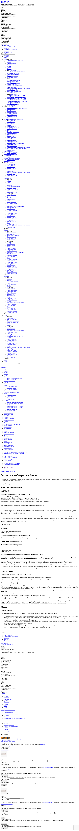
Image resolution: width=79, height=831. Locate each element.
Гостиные (6, 51)
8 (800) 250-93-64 (5, 645)
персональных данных (6, 769)
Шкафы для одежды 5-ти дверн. (18, 101)
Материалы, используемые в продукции (14, 640)
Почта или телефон (6, 822)
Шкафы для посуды (15, 102)
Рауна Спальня (11, 122)
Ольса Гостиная (11, 131)
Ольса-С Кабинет (11, 108)
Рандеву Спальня (11, 138)
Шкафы (9, 286)
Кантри (9, 116)
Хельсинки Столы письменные (15, 119)
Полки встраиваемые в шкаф (17, 71)
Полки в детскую (11, 237)
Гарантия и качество (9, 156)
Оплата (6, 639)
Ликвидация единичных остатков (16, 145)
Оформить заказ (16, 745)
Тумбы (8, 283)
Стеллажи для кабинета (13, 321)
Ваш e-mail (3, 765)
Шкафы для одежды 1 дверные (18, 95)
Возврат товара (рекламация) (11, 159)
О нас (2, 721)
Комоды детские (11, 234)
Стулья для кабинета (12, 322)
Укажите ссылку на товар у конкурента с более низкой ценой (17, 760)
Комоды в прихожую (12, 281)
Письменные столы (12, 319)
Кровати (9, 69)
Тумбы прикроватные (15, 91)
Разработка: (8, 741)
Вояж (8, 126)
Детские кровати (11, 232)
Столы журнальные (15, 80)
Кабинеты (6, 56)
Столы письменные (15, 83)
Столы (5, 385)
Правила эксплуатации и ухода (12, 158)
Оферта (6, 161)
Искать (2, 648)
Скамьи (9, 76)
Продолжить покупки (6, 745)
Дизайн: (6, 740)
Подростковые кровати (13, 235)
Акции (5, 59)
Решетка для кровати (12, 74)
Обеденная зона (8, 52)
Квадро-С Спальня (12, 113)
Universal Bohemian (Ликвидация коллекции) (18, 147)
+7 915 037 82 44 (5, 45)
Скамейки (9, 185)
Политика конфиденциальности (18, 738)
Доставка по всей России (7, 47)
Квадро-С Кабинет (12, 112)
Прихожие (6, 55)
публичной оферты (48, 767)
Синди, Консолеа (11, 144)
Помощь (3, 710)
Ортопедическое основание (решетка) (17, 148)
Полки (5, 376)
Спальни (6, 49)
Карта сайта (7, 731)
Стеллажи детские (11, 238)
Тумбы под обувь (14, 88)
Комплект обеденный (12, 183)
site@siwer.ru (13, 645)
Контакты (6, 163)
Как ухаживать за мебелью (11, 636)
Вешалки (9, 64)
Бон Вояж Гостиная (12, 129)
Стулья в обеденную (12, 189)
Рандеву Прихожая (12, 141)
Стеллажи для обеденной (13, 186)
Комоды (9, 67)
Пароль (2, 816)
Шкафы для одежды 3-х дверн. (18, 98)
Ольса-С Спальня (11, 109)
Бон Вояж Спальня (12, 127)
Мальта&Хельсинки (12, 117)
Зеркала (9, 66)
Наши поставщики (9, 154)
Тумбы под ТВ (14, 90)
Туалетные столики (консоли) (14, 85)
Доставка (6, 638)
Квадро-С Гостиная (12, 115)
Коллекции (3, 367)
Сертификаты (7, 155)
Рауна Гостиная (11, 120)
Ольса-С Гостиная (11, 110)
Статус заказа (17, 47)
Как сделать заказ (8, 151)
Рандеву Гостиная (11, 137)
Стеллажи (9, 77)
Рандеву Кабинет (11, 140)
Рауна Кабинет (11, 123)
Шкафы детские (11, 239)
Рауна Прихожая (11, 124)
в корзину (42, 744)
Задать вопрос (4, 643)
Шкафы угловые (14, 104)
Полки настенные (14, 73)
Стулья (8, 84)
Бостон (8, 130)
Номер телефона (5, 764)
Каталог (3, 693)
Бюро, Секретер (11, 318)
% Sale (5, 58)
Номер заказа (4, 814)
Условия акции (4, 750)
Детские (6, 53)
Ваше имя (3, 762)
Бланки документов (9, 725)
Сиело (8, 136)
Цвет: (2, 759)
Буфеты (9, 63)
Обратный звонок (8, 162)
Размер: (3, 758)
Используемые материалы (10, 152)
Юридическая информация (11, 726)
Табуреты (9, 190)
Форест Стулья (11, 143)
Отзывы (6, 729)
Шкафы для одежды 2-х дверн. (18, 97)
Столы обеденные (14, 81)
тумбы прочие (13, 92)
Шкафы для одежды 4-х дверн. (18, 99)
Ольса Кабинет (11, 133)
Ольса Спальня (11, 134)
